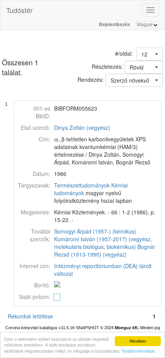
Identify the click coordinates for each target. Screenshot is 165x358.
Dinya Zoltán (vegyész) (82, 127)
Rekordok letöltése (30, 316)
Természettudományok (82, 185)
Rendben (138, 341)
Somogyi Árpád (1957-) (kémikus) (95, 231)
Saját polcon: (34, 296)
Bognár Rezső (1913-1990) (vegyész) (104, 250)
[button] (149, 54)
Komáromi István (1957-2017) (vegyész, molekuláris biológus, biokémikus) (103, 242)
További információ (138, 351)
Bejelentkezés (114, 24)
